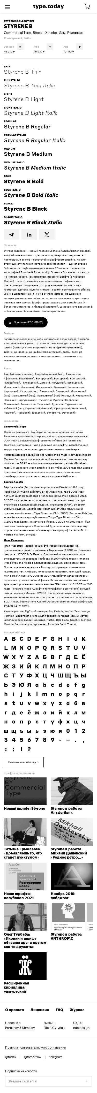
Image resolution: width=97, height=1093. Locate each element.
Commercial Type (17, 32)
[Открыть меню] (8, 6)
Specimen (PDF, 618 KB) (28, 322)
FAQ (59, 1010)
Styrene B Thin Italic (29, 85)
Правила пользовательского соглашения (35, 1047)
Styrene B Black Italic (33, 222)
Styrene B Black (25, 208)
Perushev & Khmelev (20, 1027)
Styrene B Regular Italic (34, 140)
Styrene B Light (24, 99)
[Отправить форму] (86, 1081)
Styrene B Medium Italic (35, 167)
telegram (56, 1057)
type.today (48, 6)
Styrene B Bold (24, 181)
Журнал (77, 1010)
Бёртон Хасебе (45, 32)
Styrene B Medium (28, 154)
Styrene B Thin (23, 71)
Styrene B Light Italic (31, 113)
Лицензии (40, 1010)
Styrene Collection (19, 21)
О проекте (14, 1010)
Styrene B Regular (27, 126)
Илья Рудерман (71, 32)
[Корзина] (89, 7)
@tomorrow (32, 1057)
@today (10, 1057)
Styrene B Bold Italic (31, 195)
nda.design (81, 1027)
